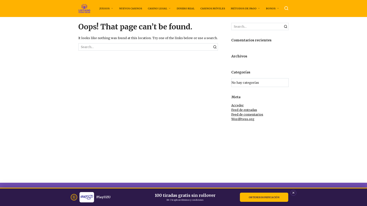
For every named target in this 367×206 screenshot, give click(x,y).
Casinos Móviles (212, 8)
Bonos (270, 8)
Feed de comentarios (247, 114)
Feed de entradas (244, 110)
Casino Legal (157, 8)
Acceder (237, 105)
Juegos (104, 8)
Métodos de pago (244, 8)
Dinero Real (186, 8)
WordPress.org (242, 119)
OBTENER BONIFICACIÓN (264, 197)
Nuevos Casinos (130, 8)
